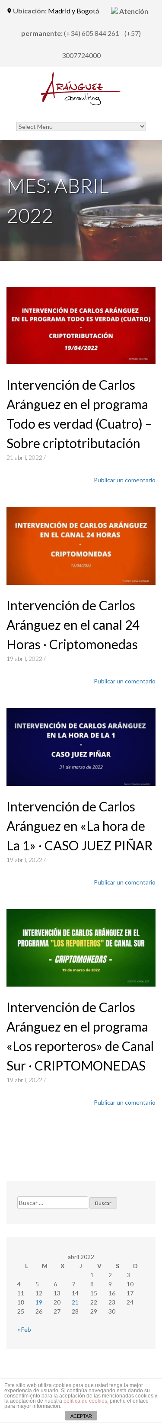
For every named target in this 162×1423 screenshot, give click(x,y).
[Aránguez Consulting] (81, 97)
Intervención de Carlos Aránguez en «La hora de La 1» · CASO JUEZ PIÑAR (79, 825)
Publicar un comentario (125, 480)
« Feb (24, 1329)
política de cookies (85, 1401)
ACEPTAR (81, 1416)
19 (38, 1302)
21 (75, 1302)
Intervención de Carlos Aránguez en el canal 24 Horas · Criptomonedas (73, 624)
